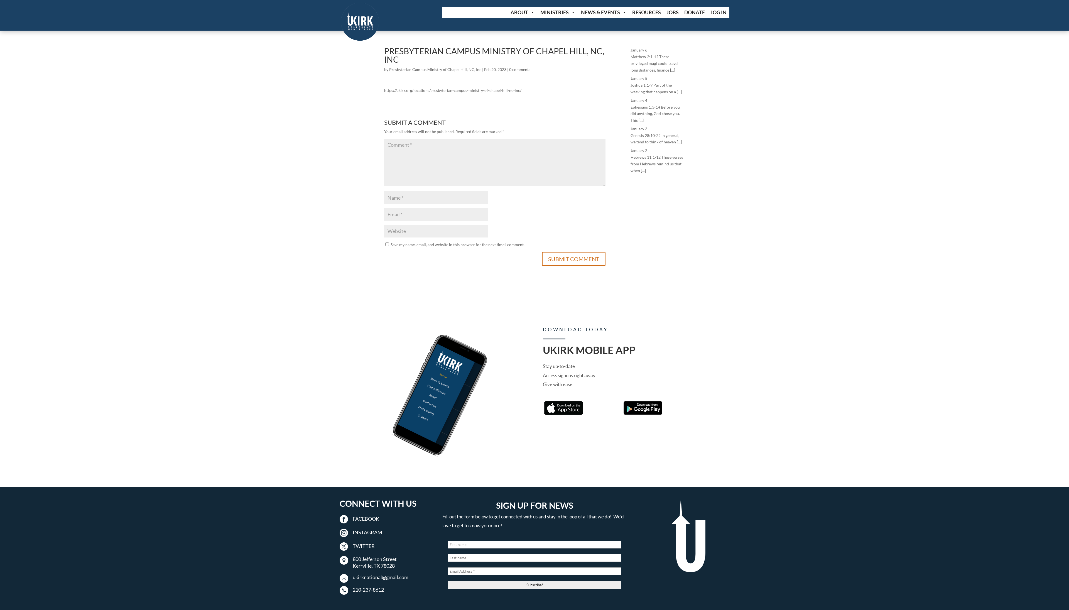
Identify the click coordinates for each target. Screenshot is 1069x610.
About (519, 12)
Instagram (367, 532)
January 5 (639, 78)
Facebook (366, 519)
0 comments (519, 69)
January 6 (639, 50)
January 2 (639, 150)
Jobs (672, 12)
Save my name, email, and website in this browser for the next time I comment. (457, 244)
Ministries (554, 12)
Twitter (364, 546)
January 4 (639, 100)
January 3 (639, 128)
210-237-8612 (368, 590)
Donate (694, 12)
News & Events (600, 12)
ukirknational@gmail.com (380, 577)
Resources (646, 12)
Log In (718, 12)
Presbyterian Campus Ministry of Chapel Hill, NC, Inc (435, 69)
